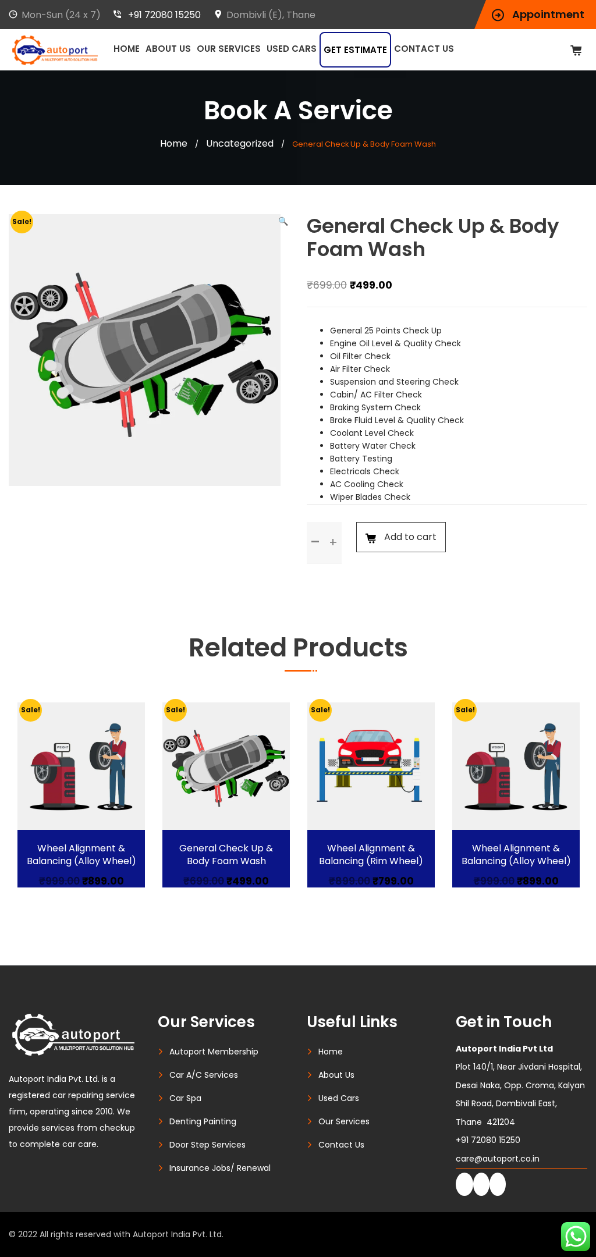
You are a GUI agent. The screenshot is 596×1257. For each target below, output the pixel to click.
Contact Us (424, 48)
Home (126, 48)
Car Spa (185, 1098)
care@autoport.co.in (498, 1158)
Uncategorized (240, 143)
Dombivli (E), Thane (270, 15)
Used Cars (292, 48)
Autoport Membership (213, 1051)
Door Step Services (207, 1145)
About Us (168, 48)
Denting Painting (202, 1121)
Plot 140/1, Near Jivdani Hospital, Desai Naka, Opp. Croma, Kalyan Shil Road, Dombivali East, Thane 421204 (520, 1085)
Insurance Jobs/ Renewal (220, 1168)
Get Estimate (355, 50)
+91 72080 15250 (164, 15)
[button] (283, 221)
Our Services (229, 48)
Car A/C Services (203, 1075)
